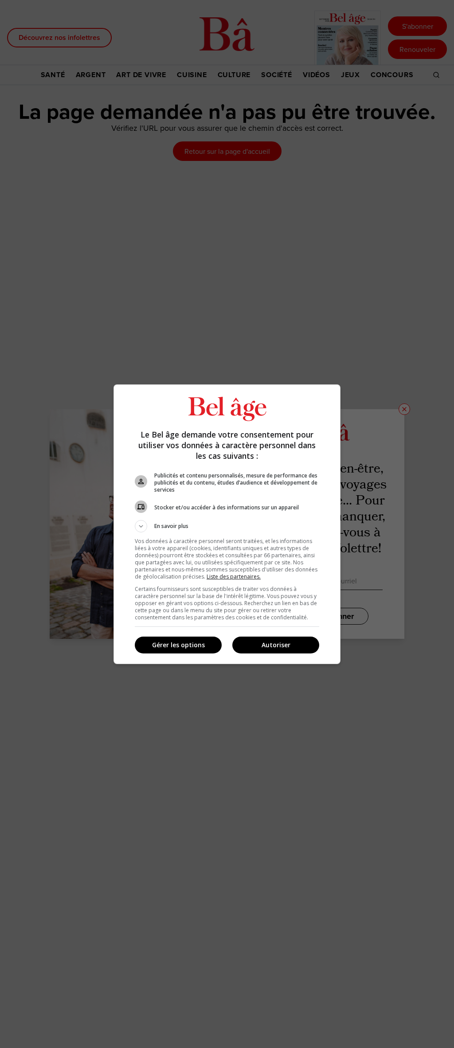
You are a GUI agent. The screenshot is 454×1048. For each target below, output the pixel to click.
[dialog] (227, 524)
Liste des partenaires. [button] (234, 576)
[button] (227, 526)
